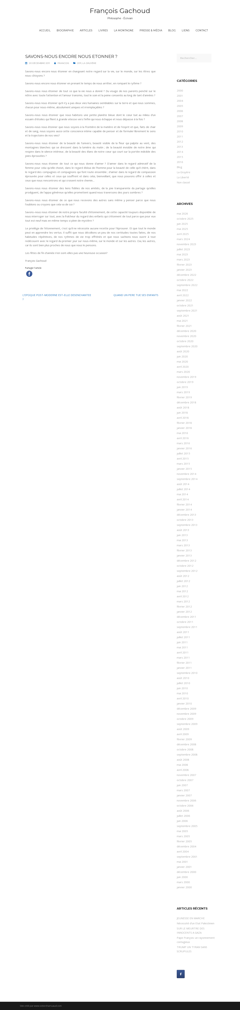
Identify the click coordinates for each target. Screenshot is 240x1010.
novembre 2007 (186, 775)
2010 (180, 131)
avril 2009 (183, 734)
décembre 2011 (186, 616)
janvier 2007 (184, 795)
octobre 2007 (185, 780)
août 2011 (183, 632)
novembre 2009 (186, 713)
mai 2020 (182, 361)
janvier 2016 (184, 448)
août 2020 (183, 351)
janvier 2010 (184, 703)
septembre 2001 (187, 856)
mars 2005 (183, 836)
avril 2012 (183, 596)
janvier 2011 (184, 667)
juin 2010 (182, 688)
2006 (180, 111)
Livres (103, 30)
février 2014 (184, 504)
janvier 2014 (184, 509)
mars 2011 (183, 657)
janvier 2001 (184, 867)
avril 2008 (183, 770)
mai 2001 (182, 861)
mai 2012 (182, 591)
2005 (180, 106)
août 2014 (183, 484)
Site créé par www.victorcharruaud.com (41, 1005)
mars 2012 (183, 601)
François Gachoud (120, 11)
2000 (180, 90)
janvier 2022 (184, 300)
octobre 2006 (185, 805)
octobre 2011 (185, 622)
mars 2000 (183, 882)
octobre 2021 (185, 305)
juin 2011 (182, 642)
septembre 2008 (187, 754)
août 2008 (183, 759)
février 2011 (184, 662)
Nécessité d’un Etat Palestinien (195, 923)
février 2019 (184, 397)
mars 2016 (183, 443)
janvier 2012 (184, 611)
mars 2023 (183, 259)
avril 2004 (183, 851)
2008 (180, 121)
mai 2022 (182, 290)
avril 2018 (183, 417)
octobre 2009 (185, 718)
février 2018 (184, 422)
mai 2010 (182, 693)
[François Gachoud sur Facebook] (181, 974)
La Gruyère (89, 63)
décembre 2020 (186, 331)
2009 (180, 126)
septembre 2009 (187, 724)
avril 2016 (183, 438)
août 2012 (183, 576)
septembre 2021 (187, 310)
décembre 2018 (186, 402)
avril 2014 (183, 499)
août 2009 (183, 729)
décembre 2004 (186, 846)
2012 (180, 141)
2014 (180, 151)
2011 (79, 63)
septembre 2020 (187, 346)
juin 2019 (182, 387)
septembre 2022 (187, 285)
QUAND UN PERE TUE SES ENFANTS (135, 295)
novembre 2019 (186, 377)
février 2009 (184, 739)
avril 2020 (183, 366)
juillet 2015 (183, 453)
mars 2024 (183, 239)
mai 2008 (182, 764)
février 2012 (184, 606)
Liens (186, 30)
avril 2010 (183, 698)
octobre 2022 (185, 280)
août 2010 (183, 678)
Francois (63, 63)
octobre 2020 (185, 341)
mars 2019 (183, 392)
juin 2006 (182, 821)
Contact (202, 30)
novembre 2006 (186, 800)
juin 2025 (182, 223)
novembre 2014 (186, 474)
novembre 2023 (186, 244)
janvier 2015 (184, 468)
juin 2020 (182, 356)
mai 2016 (182, 433)
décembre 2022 (186, 274)
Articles (86, 30)
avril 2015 (183, 458)
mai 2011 (182, 647)
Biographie (65, 30)
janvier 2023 (184, 269)
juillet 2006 (183, 815)
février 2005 (184, 841)
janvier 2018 (184, 428)
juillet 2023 (183, 249)
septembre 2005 (187, 826)
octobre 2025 (185, 218)
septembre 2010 (187, 673)
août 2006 (183, 810)
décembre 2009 (186, 708)
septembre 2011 (187, 627)
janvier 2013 (184, 555)
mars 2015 (183, 463)
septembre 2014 (187, 479)
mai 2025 (182, 229)
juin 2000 (182, 877)
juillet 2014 (183, 489)
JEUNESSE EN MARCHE (191, 918)
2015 (180, 157)
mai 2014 (182, 494)
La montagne (124, 30)
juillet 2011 (183, 637)
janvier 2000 (184, 887)
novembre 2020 (186, 336)
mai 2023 (182, 254)
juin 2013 (182, 535)
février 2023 (184, 264)
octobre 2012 (185, 565)
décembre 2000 (186, 872)
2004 (180, 100)
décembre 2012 (186, 560)
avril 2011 (183, 652)
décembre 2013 (186, 514)
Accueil (45, 30)
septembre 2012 (187, 570)
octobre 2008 (185, 749)
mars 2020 (183, 371)
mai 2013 (182, 540)
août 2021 (183, 315)
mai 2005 (182, 831)
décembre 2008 (186, 744)
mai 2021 (182, 320)
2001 (180, 95)
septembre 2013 (187, 525)
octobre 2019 (185, 382)
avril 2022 (183, 295)
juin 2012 (182, 586)
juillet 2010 (183, 683)
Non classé (183, 182)
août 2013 (183, 530)
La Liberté (183, 177)
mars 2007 (183, 790)
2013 (180, 146)
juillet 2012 (183, 581)
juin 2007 (182, 785)
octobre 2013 (185, 519)
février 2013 (184, 550)
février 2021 (184, 326)
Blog (172, 30)
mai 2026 (182, 213)
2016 (180, 162)
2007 (180, 116)
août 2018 (183, 407)
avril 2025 (183, 234)
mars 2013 (183, 545)
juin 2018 (182, 412)
